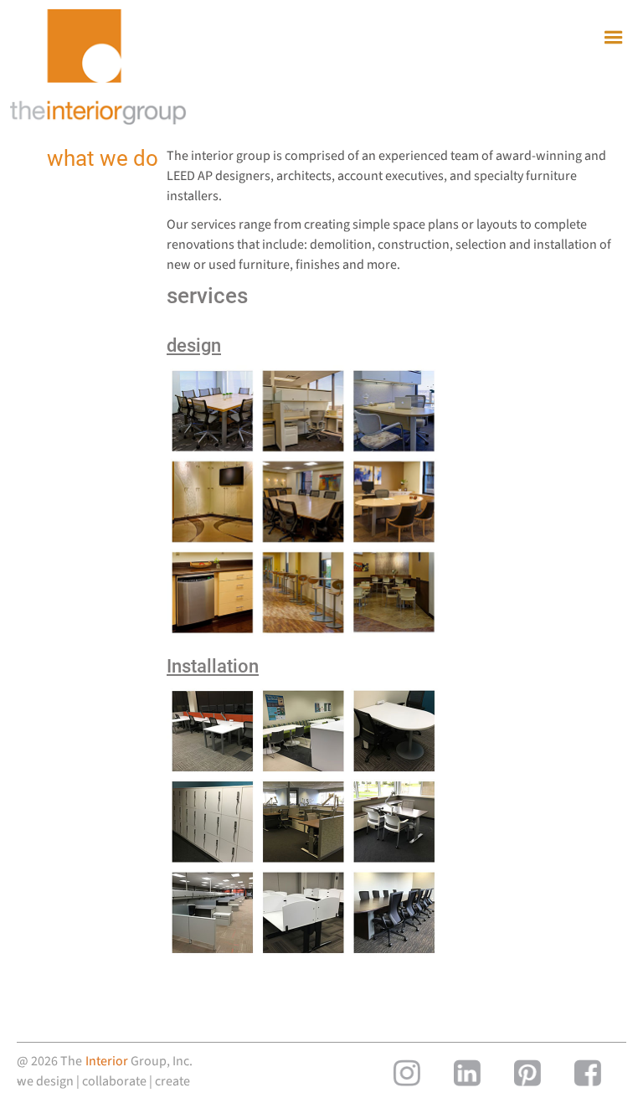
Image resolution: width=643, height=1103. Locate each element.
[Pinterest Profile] (527, 1073)
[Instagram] (407, 1073)
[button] (613, 37)
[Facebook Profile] (588, 1073)
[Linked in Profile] (467, 1073)
